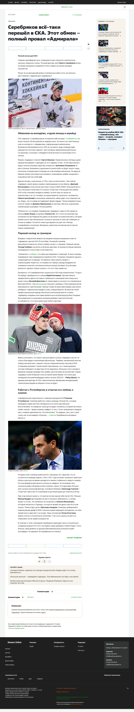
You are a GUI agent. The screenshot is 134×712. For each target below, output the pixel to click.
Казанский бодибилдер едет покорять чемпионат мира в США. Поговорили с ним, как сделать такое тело (110, 137)
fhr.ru (39, 353)
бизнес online (122, 2)
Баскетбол (32, 2)
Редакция (81, 642)
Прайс (32, 646)
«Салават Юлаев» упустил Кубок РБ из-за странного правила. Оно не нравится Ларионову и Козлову (109, 34)
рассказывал (41, 284)
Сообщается (71, 139)
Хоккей (10, 2)
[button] (98, 148)
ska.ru (26, 471)
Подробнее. (16, 612)
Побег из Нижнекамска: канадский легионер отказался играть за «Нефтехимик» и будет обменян (109, 49)
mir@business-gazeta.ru (113, 664)
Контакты (81, 650)
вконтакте (10, 679)
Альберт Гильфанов (74, 538)
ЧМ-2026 (50, 2)
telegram (40, 679)
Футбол (17, 2)
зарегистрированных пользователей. (62, 610)
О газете (80, 646)
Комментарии (45, 591)
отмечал (52, 415)
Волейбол (24, 2)
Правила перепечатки (63, 692)
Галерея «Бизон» (59, 646)
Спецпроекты (59, 642)
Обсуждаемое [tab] (110, 21)
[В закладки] (88, 49)
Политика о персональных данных (66, 688)
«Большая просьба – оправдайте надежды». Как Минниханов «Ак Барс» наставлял (44, 577)
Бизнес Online (14, 642)
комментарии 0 (44, 15)
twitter (21, 679)
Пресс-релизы (9, 665)
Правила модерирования (16, 628)
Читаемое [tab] (101, 21)
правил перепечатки (76, 704)
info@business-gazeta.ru (114, 656)
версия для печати (76, 553)
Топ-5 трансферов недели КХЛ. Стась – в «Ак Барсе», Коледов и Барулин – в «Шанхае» (110, 65)
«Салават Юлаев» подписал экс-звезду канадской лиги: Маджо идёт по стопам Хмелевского (109, 81)
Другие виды (42, 2)
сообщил (32, 254)
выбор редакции (103, 129)
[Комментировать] (88, 44)
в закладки (78, 15)
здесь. (43, 612)
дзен (30, 679)
